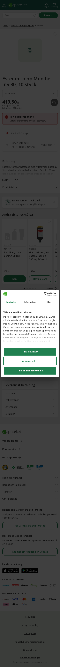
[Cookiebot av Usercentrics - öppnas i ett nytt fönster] (44, 294)
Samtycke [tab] (11, 302)
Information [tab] (30, 302)
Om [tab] (49, 302)
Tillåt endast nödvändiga (30, 370)
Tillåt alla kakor (30, 351)
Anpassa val (28, 361)
